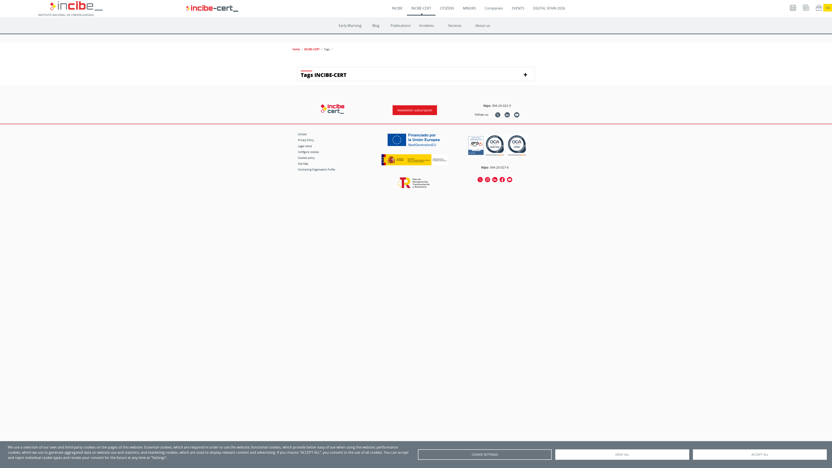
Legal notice (305, 146)
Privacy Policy (306, 140)
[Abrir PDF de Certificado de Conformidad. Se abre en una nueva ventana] (476, 144)
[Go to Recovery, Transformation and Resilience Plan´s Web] (415, 184)
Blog (375, 25)
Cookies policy (306, 157)
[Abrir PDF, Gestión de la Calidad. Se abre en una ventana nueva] (517, 145)
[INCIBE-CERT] (332, 109)
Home (296, 49)
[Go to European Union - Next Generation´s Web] (415, 141)
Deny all (622, 455)
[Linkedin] (507, 114)
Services (455, 25)
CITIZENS (447, 8)
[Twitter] (497, 114)
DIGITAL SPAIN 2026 (549, 8)
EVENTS (518, 8)
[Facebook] (502, 179)
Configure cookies (308, 152)
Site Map (303, 163)
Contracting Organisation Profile (316, 169)
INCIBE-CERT (421, 8)
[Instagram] (487, 179)
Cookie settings (485, 455)
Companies (494, 8)
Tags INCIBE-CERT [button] (323, 75)
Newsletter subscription (414, 110)
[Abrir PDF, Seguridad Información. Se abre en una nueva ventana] (494, 145)
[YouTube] (516, 114)
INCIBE (397, 8)
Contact (302, 134)
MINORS (469, 8)
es (828, 8)
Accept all (759, 455)
